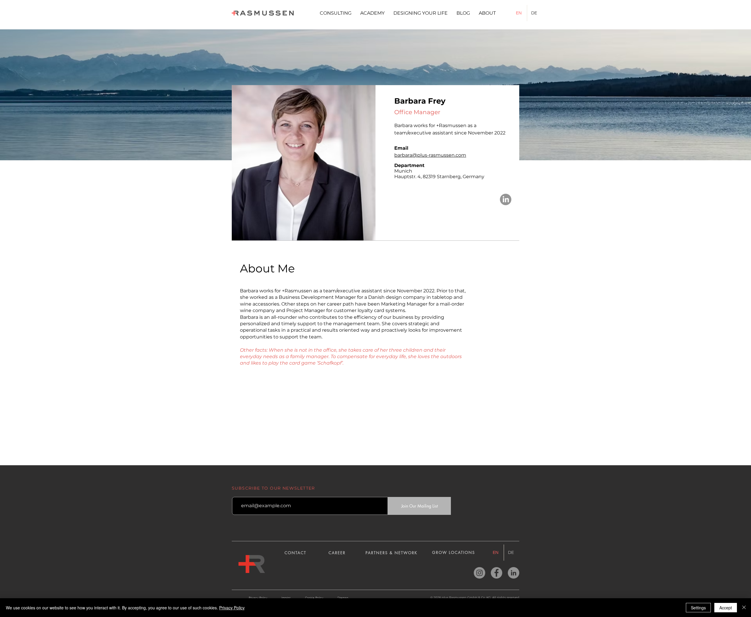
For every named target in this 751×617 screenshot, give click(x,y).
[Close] (743, 607)
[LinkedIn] (505, 199)
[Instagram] (479, 573)
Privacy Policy (232, 608)
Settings (698, 608)
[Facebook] (496, 573)
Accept (725, 608)
